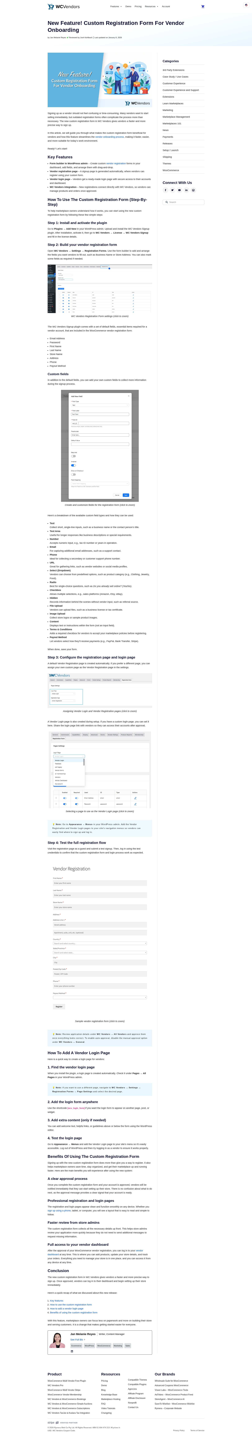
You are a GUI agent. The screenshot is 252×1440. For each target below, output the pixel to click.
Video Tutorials (108, 1408)
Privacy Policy (179, 1430)
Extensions (168, 96)
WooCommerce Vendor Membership (65, 1394)
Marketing (168, 110)
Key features (56, 1300)
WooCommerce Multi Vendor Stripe (64, 1390)
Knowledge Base (109, 1394)
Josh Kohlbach (86, 38)
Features (114, 6)
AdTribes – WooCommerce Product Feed (174, 1394)
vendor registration (116, 163)
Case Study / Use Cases (175, 76)
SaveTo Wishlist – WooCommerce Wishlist (174, 1404)
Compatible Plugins (137, 1384)
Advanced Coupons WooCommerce (171, 1385)
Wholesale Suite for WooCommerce (171, 1381)
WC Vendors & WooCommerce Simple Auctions (70, 1404)
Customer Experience (174, 83)
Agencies (132, 1389)
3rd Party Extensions (173, 70)
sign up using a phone (59, 1210)
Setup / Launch (170, 150)
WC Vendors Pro (55, 1385)
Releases (167, 143)
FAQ (103, 1404)
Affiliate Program (135, 1393)
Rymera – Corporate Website (168, 1408)
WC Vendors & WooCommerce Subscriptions (69, 1408)
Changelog (106, 1413)
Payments (168, 137)
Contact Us (133, 1407)
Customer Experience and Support (181, 90)
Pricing (138, 6)
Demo (128, 6)
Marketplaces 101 (172, 123)
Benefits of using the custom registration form (73, 1312)
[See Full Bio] (84, 1340)
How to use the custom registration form (71, 1304)
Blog (103, 1390)
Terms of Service (197, 1430)
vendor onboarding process (109, 137)
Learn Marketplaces (173, 103)
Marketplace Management (176, 117)
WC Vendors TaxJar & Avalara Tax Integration (69, 1413)
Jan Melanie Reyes (58, 38)
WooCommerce (171, 170)
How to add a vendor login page (66, 1308)
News (166, 130)
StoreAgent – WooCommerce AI (169, 1399)
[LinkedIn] (72, 1351)
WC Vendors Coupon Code (63, 1431)
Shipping (167, 157)
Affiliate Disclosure (136, 1398)
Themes (167, 163)
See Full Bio (76, 1339)
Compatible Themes (137, 1380)
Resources (150, 6)
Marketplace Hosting (110, 1399)
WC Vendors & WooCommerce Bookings (67, 1399)
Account (166, 6)
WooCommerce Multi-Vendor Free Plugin (67, 1381)
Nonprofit (132, 1403)
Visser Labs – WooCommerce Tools (171, 1390)
